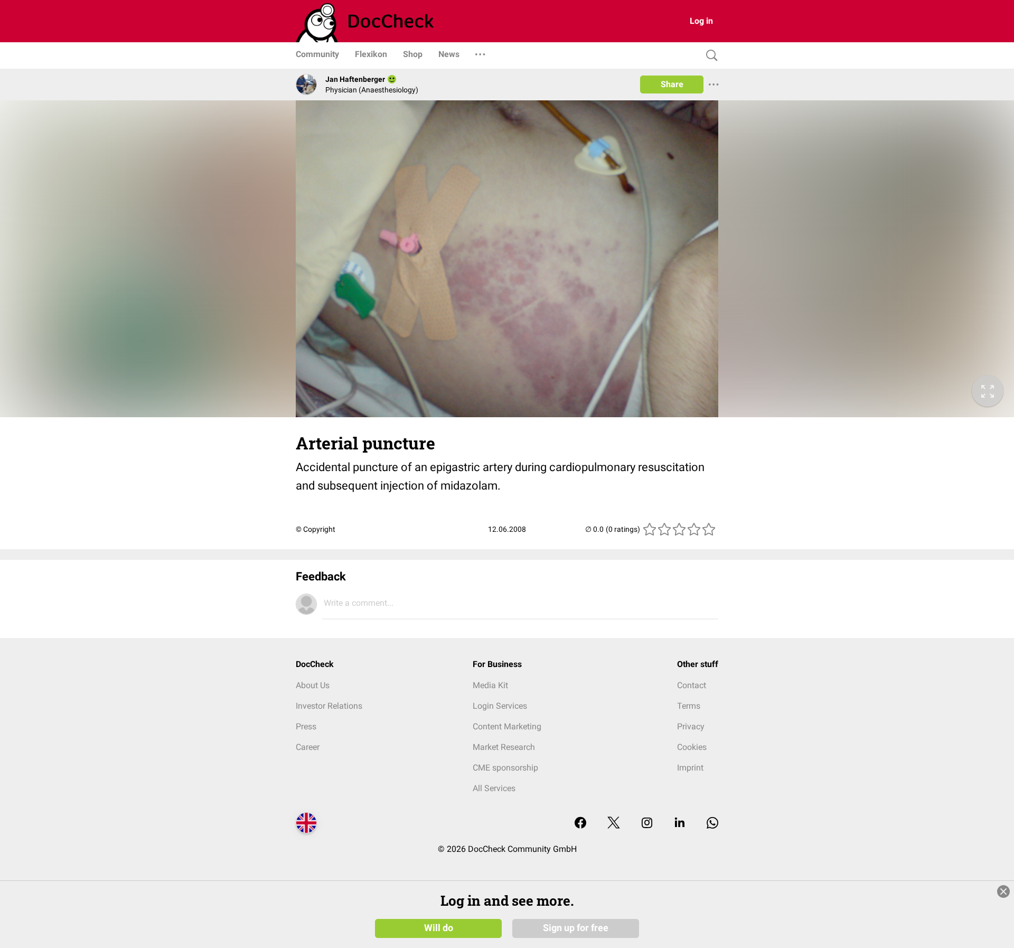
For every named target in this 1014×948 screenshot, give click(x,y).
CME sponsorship (505, 768)
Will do (438, 928)
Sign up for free (575, 928)
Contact (691, 685)
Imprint (690, 768)
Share (672, 84)
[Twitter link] (613, 824)
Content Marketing (507, 726)
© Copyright (315, 529)
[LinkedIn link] (680, 824)
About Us (313, 685)
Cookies (692, 747)
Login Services (500, 706)
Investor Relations (329, 706)
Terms (688, 706)
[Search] (709, 55)
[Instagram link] (647, 824)
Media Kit (490, 685)
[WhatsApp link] (712, 824)
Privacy (691, 726)
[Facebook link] (580, 824)
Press (306, 726)
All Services (494, 788)
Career (308, 747)
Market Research (504, 747)
